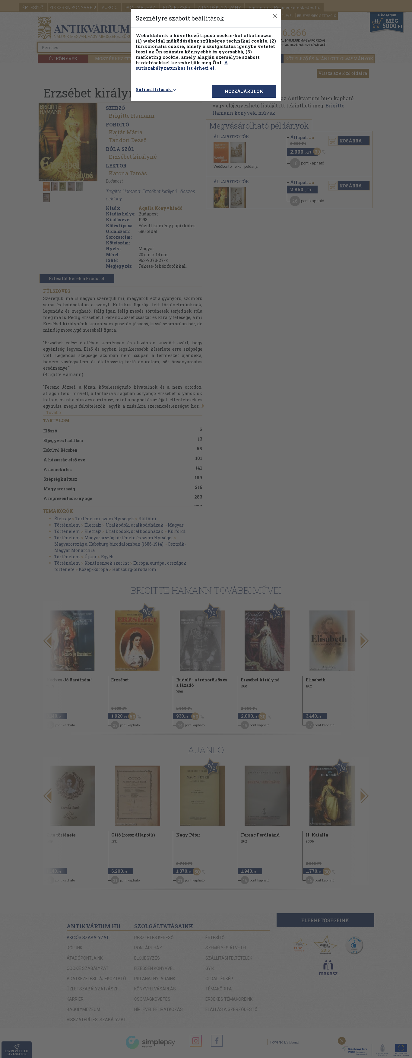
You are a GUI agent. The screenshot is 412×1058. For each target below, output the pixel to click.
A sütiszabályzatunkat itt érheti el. (182, 65)
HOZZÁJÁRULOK (244, 91)
